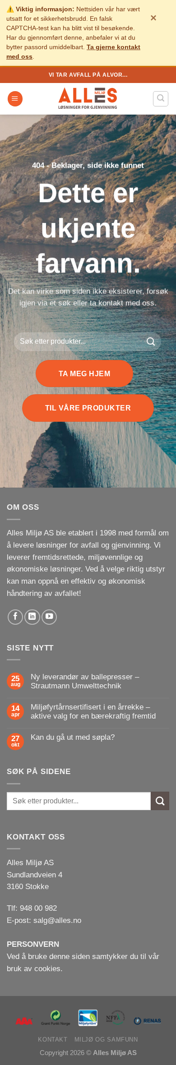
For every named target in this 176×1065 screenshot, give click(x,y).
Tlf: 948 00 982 (32, 908)
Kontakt (52, 1039)
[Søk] (160, 98)
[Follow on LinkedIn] (32, 617)
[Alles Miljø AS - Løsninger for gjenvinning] (88, 99)
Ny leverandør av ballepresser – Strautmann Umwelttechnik (85, 681)
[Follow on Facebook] (15, 617)
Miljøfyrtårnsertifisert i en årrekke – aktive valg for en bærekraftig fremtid (93, 711)
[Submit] (151, 341)
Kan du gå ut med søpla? (73, 737)
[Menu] (15, 98)
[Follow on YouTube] (49, 617)
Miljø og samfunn (106, 1039)
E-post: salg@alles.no (44, 920)
